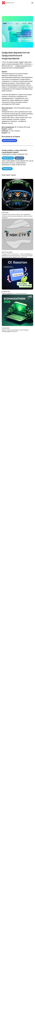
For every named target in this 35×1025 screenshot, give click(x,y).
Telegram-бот (7, 168)
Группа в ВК (19, 158)
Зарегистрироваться (9, 140)
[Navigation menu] (32, 2)
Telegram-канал (8, 158)
